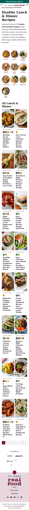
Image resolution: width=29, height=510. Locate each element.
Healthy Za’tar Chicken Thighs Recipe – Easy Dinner (6, 141)
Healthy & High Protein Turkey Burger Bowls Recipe (20, 182)
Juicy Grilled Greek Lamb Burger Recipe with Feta (20, 222)
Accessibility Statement (18, 506)
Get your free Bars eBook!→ (14, 1)
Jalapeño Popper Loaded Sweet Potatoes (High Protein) (7, 304)
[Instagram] (7, 497)
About (14, 487)
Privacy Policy (7, 506)
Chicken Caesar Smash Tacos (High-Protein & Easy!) (7, 347)
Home (3, 7)
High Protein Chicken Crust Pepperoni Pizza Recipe (7, 222)
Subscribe (14, 493)
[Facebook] (14, 497)
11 (21, 442)
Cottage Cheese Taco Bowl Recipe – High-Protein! (20, 389)
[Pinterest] (21, 497)
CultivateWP (18, 508)
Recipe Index (9, 7)
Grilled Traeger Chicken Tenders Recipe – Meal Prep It (7, 431)
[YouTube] (11, 497)
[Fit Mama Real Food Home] (14, 5)
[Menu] (27, 5)
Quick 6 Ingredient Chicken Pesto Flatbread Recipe (20, 430)
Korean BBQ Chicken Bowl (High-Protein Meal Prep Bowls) (20, 348)
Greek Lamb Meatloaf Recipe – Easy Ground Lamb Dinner (20, 305)
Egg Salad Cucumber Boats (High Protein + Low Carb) (7, 181)
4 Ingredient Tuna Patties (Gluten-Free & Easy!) (7, 390)
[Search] (1, 5)
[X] (18, 497)
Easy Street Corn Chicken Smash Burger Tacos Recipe (21, 141)
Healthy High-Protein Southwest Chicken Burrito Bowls (7, 263)
